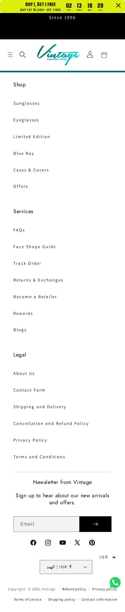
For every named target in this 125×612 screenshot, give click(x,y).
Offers (20, 186)
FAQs (19, 230)
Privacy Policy (30, 440)
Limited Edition (31, 136)
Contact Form (29, 390)
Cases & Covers (31, 170)
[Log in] (90, 55)
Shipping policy (62, 599)
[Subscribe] (95, 524)
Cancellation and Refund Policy (51, 423)
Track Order (27, 263)
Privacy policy (104, 589)
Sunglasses (26, 103)
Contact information (100, 599)
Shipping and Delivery (39, 407)
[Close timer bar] (118, 5)
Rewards (23, 313)
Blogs (20, 330)
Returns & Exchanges (38, 280)
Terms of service (28, 599)
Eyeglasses (26, 120)
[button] (10, 54)
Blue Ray (23, 153)
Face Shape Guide (34, 246)
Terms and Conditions (39, 457)
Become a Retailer (35, 296)
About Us (24, 373)
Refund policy (74, 589)
